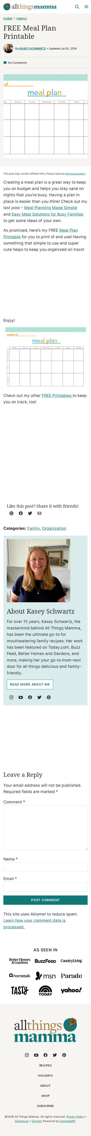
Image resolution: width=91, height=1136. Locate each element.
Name (10, 859)
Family (22, 18)
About (45, 1085)
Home (7, 18)
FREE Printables (57, 395)
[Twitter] (39, 697)
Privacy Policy (75, 1116)
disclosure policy (75, 173)
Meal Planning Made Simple (50, 207)
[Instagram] (11, 697)
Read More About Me (30, 684)
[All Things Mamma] (45, 1045)
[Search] (77, 6)
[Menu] (86, 6)
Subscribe (45, 1106)
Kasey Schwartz (32, 48)
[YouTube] (20, 697)
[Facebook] (30, 697)
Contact (37, 1121)
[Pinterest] (48, 697)
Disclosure (22, 1121)
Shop (45, 1095)
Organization (54, 528)
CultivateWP (67, 1121)
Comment (14, 802)
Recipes (45, 1065)
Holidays (45, 1075)
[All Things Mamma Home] (30, 6)
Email (10, 878)
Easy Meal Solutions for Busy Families (47, 214)
